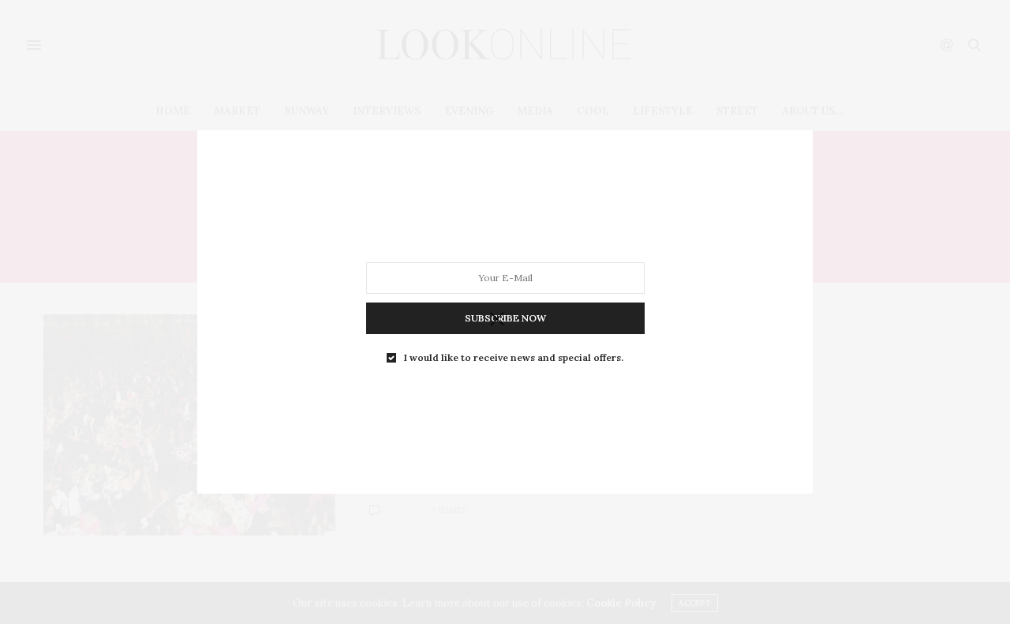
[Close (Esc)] (497, 320)
